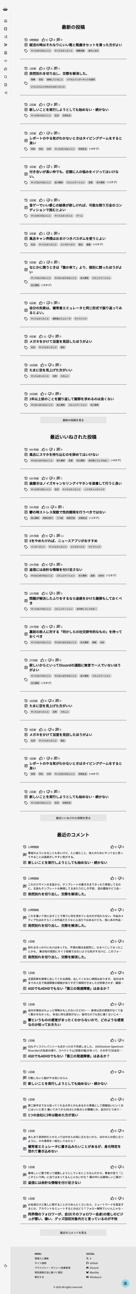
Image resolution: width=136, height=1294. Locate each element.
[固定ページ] (5, 28)
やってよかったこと (63, 50)
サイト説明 (40, 1263)
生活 (57, 115)
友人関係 (59, 182)
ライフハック (81, 318)
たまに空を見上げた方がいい (50, 370)
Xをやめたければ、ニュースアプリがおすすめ (63, 540)
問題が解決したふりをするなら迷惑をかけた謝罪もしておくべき (75, 600)
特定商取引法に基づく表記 (49, 1272)
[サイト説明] (5, 52)
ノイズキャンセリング (94, 489)
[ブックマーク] (5, 1271)
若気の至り (48, 517)
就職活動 (80, 50)
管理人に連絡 (42, 1258)
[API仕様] (5, 60)
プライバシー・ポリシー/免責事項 (52, 1267)
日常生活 (67, 115)
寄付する (39, 1277)
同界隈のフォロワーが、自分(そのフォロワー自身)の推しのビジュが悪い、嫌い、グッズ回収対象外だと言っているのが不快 (75, 1216)
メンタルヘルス (68, 244)
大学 (49, 148)
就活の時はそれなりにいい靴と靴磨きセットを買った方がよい (75, 44)
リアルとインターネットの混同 (81, 79)
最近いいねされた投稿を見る (73, 818)
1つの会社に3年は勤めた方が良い (53, 1115)
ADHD (101, 575)
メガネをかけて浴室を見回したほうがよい (60, 341)
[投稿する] (5, 84)
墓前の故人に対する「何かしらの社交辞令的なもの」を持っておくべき (75, 634)
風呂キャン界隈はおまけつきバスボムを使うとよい (67, 238)
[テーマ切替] (6, 1266)
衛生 (81, 244)
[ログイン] (5, 92)
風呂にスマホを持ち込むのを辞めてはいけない (64, 454)
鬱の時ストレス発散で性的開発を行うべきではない (67, 512)
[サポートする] (5, 44)
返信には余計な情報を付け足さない (55, 569)
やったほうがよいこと (41, 50)
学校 (33, 148)
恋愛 (91, 182)
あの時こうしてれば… (98, 460)
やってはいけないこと (41, 182)
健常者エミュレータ (62, 318)
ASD (102, 642)
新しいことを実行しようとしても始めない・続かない (69, 109)
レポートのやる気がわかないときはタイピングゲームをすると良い (75, 140)
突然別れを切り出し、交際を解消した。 (59, 73)
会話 (93, 575)
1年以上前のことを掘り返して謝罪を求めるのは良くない (71, 399)
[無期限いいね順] (5, 68)
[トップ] (5, 20)
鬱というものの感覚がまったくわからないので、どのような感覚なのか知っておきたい (76, 1022)
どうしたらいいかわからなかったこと (48, 86)
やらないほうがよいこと (65, 277)
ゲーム (79, 215)
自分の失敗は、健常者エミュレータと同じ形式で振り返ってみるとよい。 (75, 310)
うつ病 (60, 517)
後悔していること (55, 79)
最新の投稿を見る (73, 420)
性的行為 (71, 517)
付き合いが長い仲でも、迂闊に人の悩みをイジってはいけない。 (74, 174)
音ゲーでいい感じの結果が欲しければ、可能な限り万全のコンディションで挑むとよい (75, 207)
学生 (41, 148)
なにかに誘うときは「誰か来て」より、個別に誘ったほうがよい (75, 269)
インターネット (38, 546)
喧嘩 (33, 79)
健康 (89, 244)
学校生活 (83, 148)
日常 (55, 376)
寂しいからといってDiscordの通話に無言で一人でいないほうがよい (75, 667)
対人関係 (100, 182)
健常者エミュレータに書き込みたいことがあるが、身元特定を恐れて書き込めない (74, 1148)
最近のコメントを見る (73, 1233)
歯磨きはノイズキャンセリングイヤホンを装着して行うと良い (75, 483)
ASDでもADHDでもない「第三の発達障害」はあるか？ (69, 988)
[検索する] (5, 76)
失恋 (41, 79)
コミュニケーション (76, 182)
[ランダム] (5, 36)
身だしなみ (93, 50)
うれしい (65, 376)
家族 (94, 642)
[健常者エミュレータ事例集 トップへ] (5, 9)
